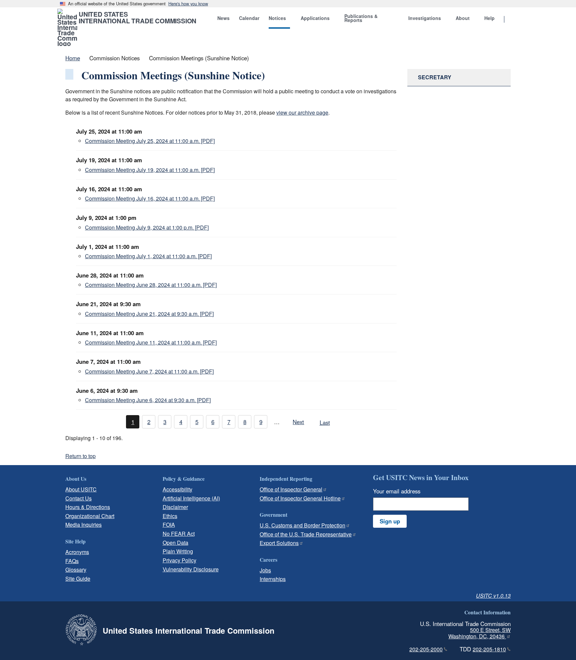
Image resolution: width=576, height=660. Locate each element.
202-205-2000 (426, 649)
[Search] (512, 20)
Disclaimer (175, 507)
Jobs (265, 570)
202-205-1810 (489, 649)
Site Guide (77, 578)
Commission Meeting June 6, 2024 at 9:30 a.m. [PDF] (148, 400)
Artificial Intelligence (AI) (191, 498)
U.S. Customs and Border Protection (302, 525)
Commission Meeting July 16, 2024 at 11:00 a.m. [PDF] (150, 198)
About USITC (81, 489)
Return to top (80, 456)
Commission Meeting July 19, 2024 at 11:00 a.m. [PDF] (150, 170)
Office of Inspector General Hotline (300, 498)
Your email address (396, 491)
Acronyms (77, 552)
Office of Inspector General (291, 489)
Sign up (390, 521)
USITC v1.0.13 (493, 595)
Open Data (175, 542)
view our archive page (302, 112)
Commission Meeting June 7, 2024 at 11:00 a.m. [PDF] (149, 371)
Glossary (75, 569)
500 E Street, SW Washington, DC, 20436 (479, 633)
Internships (273, 579)
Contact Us (78, 498)
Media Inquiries (83, 524)
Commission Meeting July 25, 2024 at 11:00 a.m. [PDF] (150, 141)
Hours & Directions (87, 507)
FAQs (72, 561)
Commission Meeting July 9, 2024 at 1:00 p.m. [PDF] (147, 227)
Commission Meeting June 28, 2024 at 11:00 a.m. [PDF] (151, 285)
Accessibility (177, 489)
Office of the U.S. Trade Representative (306, 534)
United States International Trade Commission (137, 17)
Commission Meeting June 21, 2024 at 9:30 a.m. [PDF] (149, 314)
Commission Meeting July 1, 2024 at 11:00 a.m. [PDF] (148, 256)
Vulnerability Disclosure (191, 569)
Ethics (170, 516)
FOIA (169, 524)
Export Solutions (279, 543)
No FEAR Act (179, 533)
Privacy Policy (179, 560)
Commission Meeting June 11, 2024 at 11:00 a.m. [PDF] (151, 342)
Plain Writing (178, 551)
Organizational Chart (89, 516)
